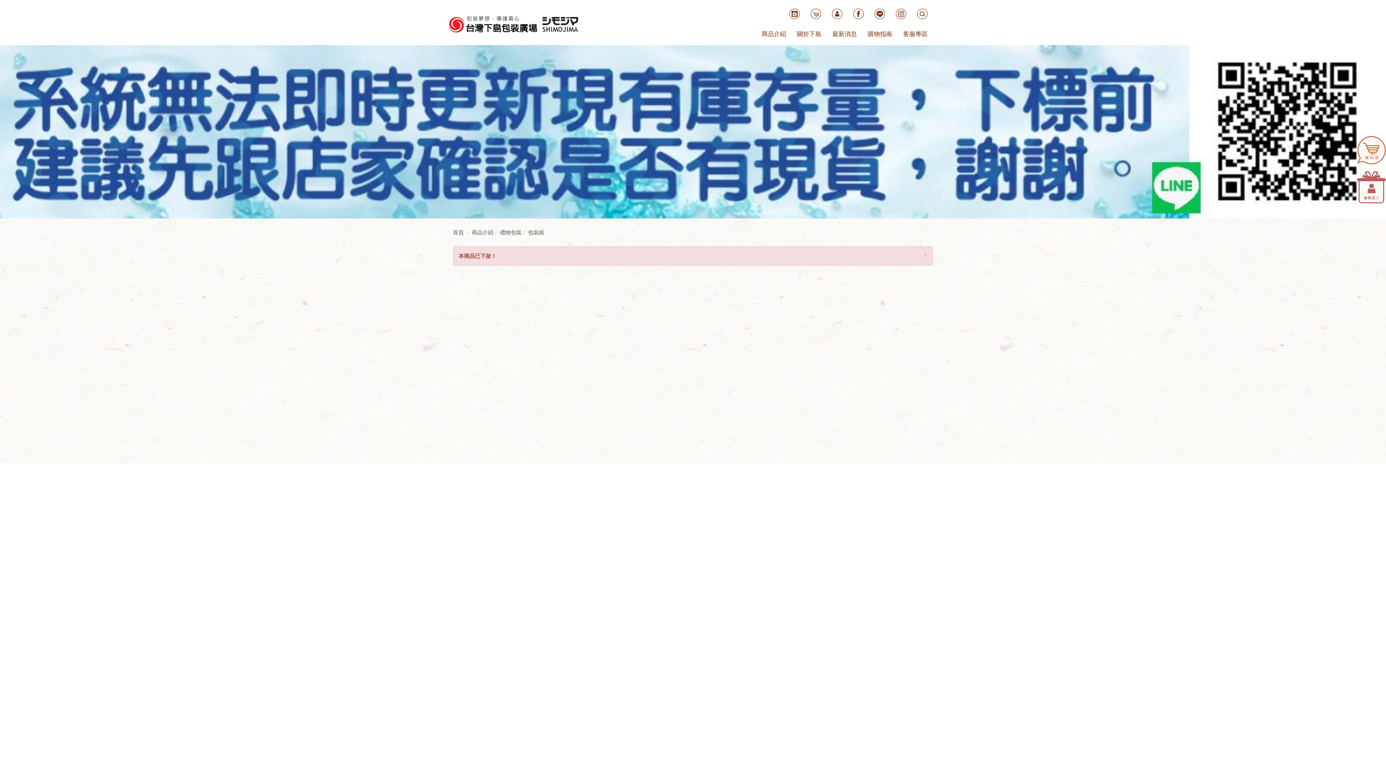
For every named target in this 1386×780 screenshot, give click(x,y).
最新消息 (844, 34)
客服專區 (915, 34)
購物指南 (880, 34)
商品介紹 (774, 34)
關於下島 (809, 34)
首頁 (458, 232)
